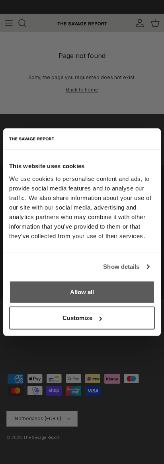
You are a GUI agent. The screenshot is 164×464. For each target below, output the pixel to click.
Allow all (82, 291)
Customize (77, 318)
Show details (121, 266)
